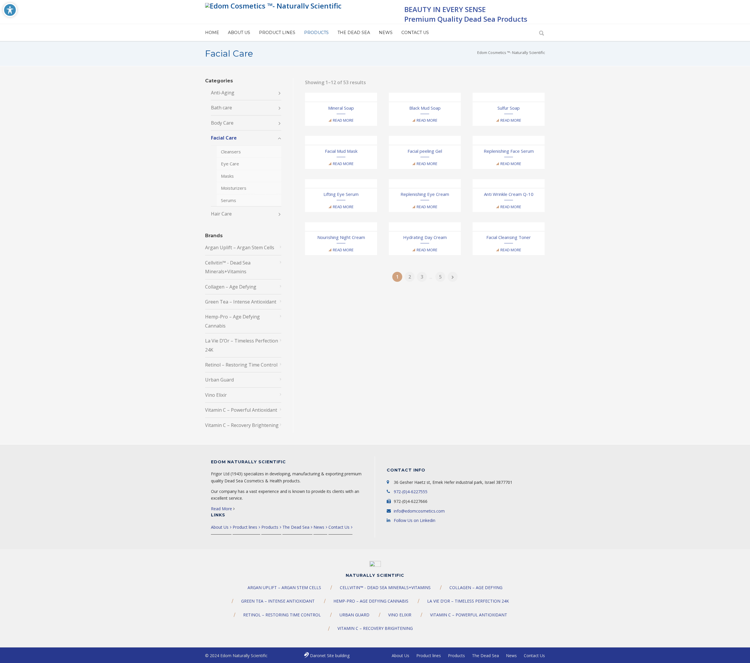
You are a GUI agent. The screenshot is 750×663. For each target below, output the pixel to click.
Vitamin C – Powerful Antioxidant (241, 410)
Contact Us (415, 32)
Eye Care (230, 164)
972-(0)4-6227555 (410, 491)
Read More (343, 120)
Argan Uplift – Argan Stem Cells (239, 247)
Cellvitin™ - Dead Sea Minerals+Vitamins (227, 267)
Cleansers (231, 152)
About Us (239, 32)
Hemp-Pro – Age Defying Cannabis (232, 321)
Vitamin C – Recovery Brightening (242, 425)
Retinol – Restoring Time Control (241, 365)
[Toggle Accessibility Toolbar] (10, 10)
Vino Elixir (216, 395)
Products (316, 32)
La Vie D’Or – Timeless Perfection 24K (241, 345)
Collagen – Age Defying (230, 287)
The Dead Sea (354, 32)
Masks (227, 176)
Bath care (221, 107)
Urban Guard (219, 380)
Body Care (222, 123)
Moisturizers (233, 188)
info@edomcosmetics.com (419, 511)
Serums (228, 200)
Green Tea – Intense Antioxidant (240, 302)
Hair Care (221, 214)
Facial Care (224, 138)
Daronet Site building (330, 655)
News (386, 32)
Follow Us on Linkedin (414, 520)
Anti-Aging (222, 92)
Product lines (277, 32)
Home (212, 32)
